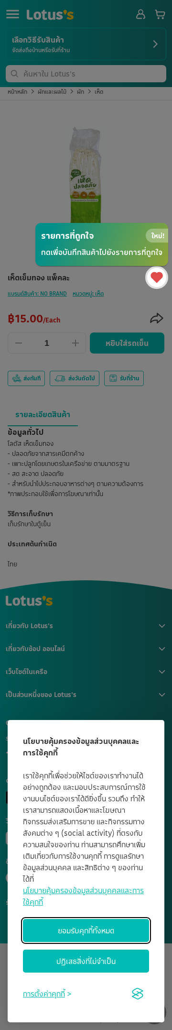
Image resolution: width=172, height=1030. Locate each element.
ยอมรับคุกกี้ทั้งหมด (86, 930)
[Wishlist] (156, 277)
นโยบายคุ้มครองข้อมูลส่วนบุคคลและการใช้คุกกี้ (83, 896)
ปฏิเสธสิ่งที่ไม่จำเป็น (86, 961)
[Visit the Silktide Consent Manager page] (137, 993)
